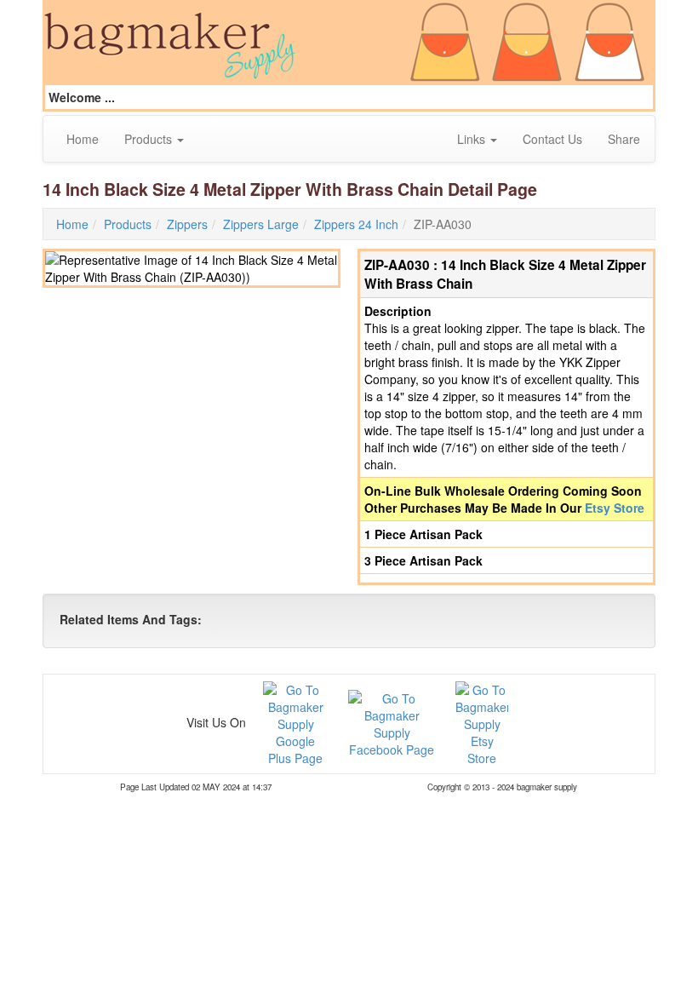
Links (473, 138)
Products (149, 138)
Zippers (187, 224)
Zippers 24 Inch (356, 224)
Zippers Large (261, 224)
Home (82, 138)
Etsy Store (614, 507)
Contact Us (552, 138)
